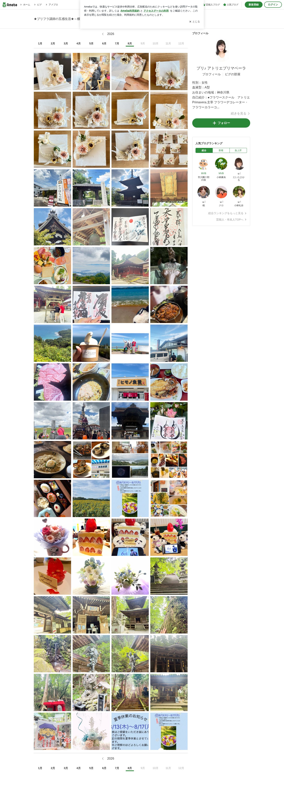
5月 (91, 43)
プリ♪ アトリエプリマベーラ (221, 68)
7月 (117, 43)
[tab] (204, 150)
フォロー (224, 123)
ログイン (273, 4)
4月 (79, 43)
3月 (66, 43)
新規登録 (254, 4)
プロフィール (211, 74)
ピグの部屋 (232, 74)
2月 (53, 43)
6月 (104, 43)
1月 (40, 43)
